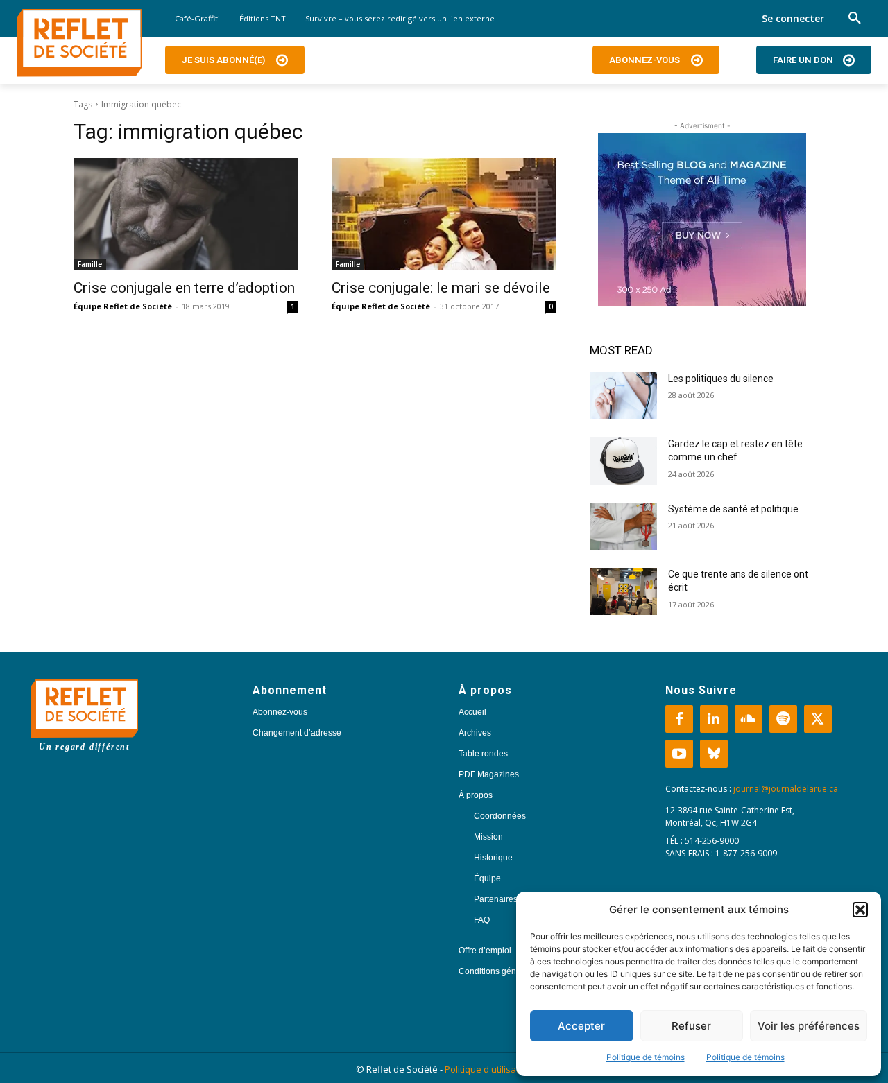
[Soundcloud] (748, 719)
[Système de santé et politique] (623, 526)
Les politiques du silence (721, 378)
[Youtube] (679, 754)
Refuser (691, 1025)
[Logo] (79, 43)
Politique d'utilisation (488, 1069)
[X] (818, 719)
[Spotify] (783, 719)
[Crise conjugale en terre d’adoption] (186, 214)
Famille (90, 264)
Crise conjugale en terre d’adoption (184, 287)
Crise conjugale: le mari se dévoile (441, 287)
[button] (860, 910)
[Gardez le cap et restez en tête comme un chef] (623, 461)
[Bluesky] (714, 754)
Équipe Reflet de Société (123, 306)
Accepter (581, 1025)
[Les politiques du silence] (623, 395)
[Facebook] (679, 719)
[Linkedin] (714, 719)
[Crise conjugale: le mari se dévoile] (444, 214)
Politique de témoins (645, 1057)
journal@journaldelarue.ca (785, 789)
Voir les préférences (809, 1025)
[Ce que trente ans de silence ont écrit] (623, 591)
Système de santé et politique (733, 508)
